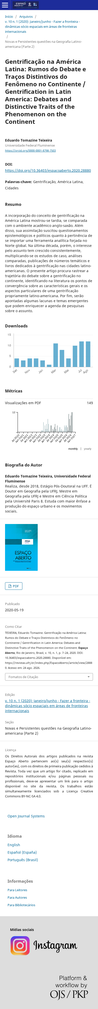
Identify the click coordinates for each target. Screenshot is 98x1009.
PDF (15, 586)
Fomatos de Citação (23, 677)
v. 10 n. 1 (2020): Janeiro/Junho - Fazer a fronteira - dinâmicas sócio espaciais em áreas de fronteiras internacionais (42, 26)
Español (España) (22, 852)
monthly (73, 448)
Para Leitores (17, 890)
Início (9, 16)
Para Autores (17, 897)
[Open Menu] (5, 5)
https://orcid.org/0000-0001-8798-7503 (30, 150)
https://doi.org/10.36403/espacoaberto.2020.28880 (48, 170)
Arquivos (26, 16)
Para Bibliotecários (21, 905)
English (14, 844)
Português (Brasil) (23, 859)
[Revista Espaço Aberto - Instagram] (44, 954)
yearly (87, 448)
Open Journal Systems (26, 816)
